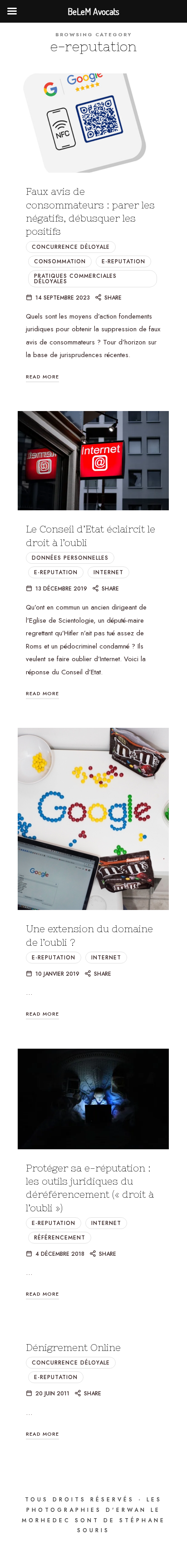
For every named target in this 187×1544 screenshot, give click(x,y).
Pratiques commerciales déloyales (75, 279)
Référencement (59, 1238)
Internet (108, 572)
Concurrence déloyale (71, 247)
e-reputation (123, 261)
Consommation (60, 261)
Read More (42, 376)
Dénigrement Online (73, 1347)
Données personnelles (70, 558)
